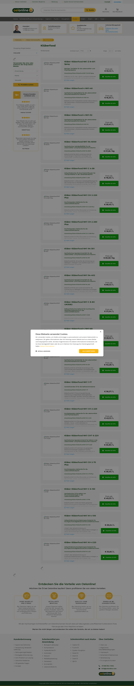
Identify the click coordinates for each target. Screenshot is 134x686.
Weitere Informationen (47, 346)
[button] (43, 351)
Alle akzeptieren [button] (88, 351)
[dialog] (67, 343)
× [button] (100, 331)
